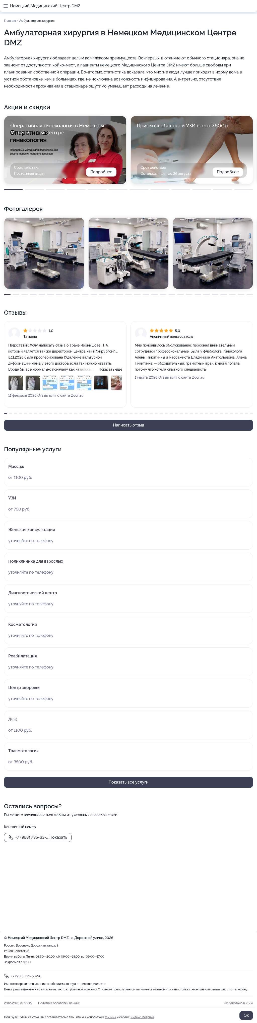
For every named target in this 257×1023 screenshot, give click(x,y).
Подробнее (101, 171)
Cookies (110, 1017)
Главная (10, 21)
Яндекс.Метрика (142, 1017)
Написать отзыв (128, 425)
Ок (246, 1015)
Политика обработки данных (59, 1003)
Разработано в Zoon (238, 1003)
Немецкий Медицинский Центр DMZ (45, 6)
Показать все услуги (129, 782)
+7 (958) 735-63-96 (26, 976)
